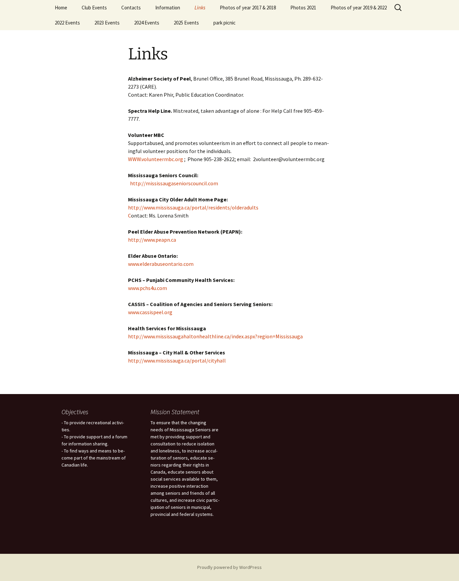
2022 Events (67, 22)
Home (61, 7)
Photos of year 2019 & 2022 (359, 7)
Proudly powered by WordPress (229, 567)
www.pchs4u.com (147, 288)
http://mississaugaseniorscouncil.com (174, 183)
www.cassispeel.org (150, 312)
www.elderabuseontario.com (161, 263)
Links (200, 7)
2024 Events (146, 22)
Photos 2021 (303, 7)
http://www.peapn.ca (152, 239)
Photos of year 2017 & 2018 (248, 7)
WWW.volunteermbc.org (155, 159)
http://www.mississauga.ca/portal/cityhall (177, 360)
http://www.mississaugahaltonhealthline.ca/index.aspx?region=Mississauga (215, 336)
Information (167, 7)
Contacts (131, 7)
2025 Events (186, 22)
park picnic (224, 22)
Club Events (94, 7)
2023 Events (107, 22)
